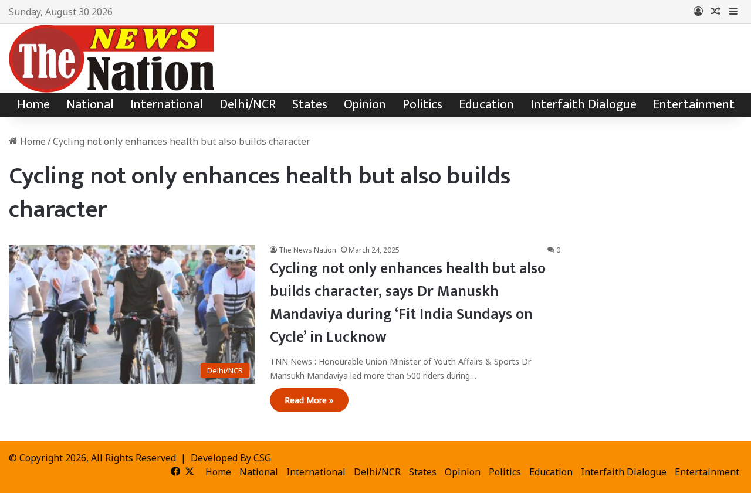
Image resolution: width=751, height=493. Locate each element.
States (309, 104)
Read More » (309, 400)
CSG (262, 457)
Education (486, 104)
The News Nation (307, 250)
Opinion (365, 104)
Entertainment (694, 104)
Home (33, 104)
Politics (422, 104)
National (90, 104)
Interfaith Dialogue (583, 104)
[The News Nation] (111, 59)
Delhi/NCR (247, 104)
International (166, 104)
